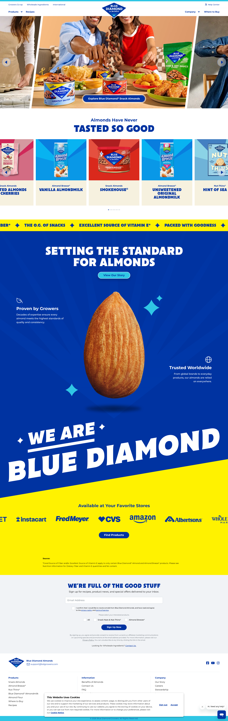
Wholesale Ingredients (38, 4)
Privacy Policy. (88, 640)
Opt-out (163, 705)
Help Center (214, 4)
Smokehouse (114, 190)
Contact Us (87, 686)
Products (13, 12)
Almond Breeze (17, 686)
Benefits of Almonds (92, 682)
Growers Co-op (15, 4)
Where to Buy (212, 12)
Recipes (30, 12)
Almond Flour (15, 697)
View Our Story (114, 275)
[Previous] (6, 62)
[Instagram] (218, 662)
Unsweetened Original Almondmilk (166, 194)
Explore (114, 98)
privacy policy (86, 610)
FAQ (84, 689)
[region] (114, 62)
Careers (159, 686)
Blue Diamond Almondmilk (23, 693)
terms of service (102, 610)
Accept (174, 705)
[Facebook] (207, 662)
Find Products (114, 535)
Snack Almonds (16, 682)
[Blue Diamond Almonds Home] (114, 10)
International (59, 4)
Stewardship (161, 689)
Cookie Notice (57, 713)
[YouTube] (213, 662)
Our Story (160, 682)
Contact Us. (130, 645)
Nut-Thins (14, 689)
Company (190, 12)
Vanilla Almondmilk (61, 190)
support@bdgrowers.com (44, 664)
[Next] (221, 62)
